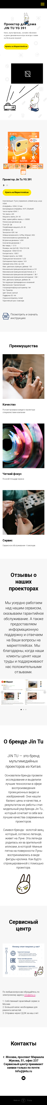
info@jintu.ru (29, 995)
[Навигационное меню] (42, 4)
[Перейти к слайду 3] (25, 709)
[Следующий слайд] (40, 147)
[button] (16, 46)
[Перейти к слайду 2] (23, 709)
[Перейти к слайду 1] (21, 709)
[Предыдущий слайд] (6, 147)
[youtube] (23, 1078)
